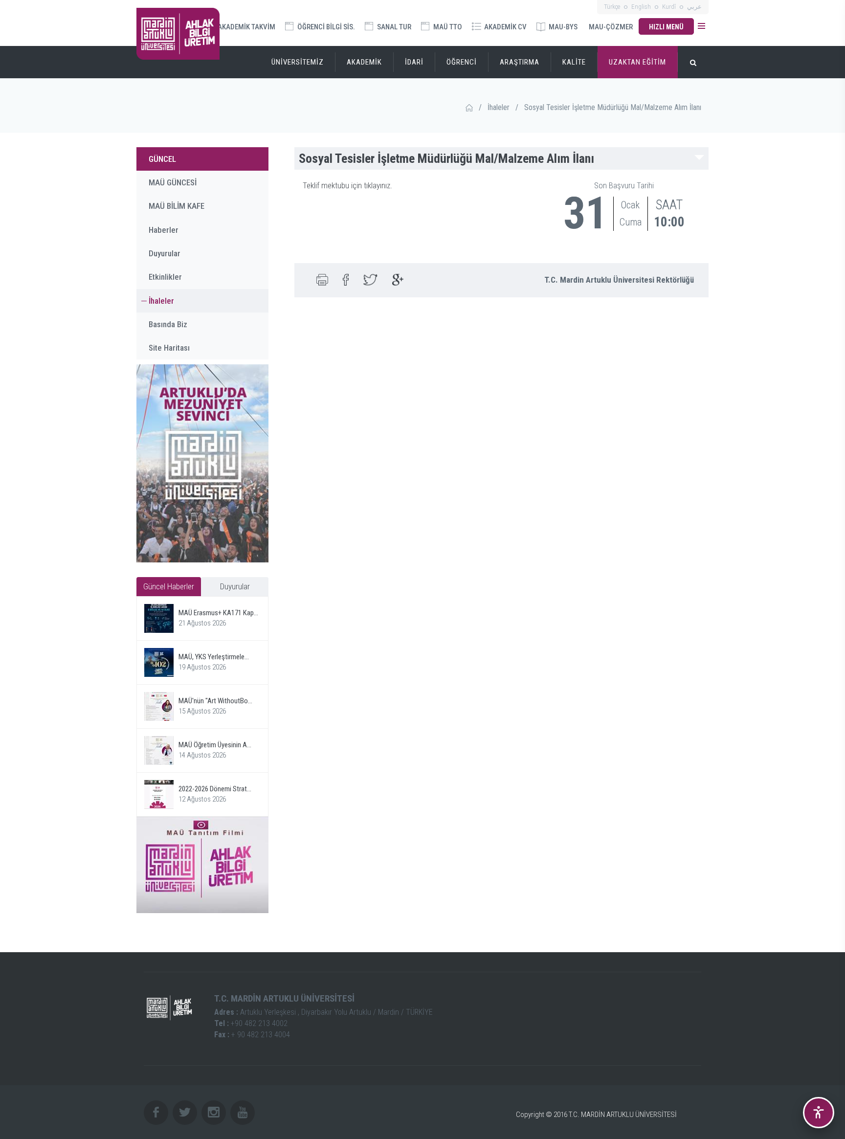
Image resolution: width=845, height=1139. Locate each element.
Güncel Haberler (168, 586)
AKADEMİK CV (505, 26)
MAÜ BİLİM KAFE (176, 206)
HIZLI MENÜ (666, 27)
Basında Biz (168, 324)
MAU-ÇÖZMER (611, 26)
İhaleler (499, 107)
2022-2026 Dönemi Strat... (214, 788)
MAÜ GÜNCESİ (173, 182)
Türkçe (612, 6)
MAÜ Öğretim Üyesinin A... (214, 744)
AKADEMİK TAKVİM (245, 26)
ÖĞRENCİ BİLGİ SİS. (325, 26)
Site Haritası (169, 348)
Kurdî (669, 6)
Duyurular (164, 253)
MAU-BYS (562, 26)
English (641, 6)
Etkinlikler (165, 277)
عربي (694, 6)
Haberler (163, 230)
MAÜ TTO (447, 26)
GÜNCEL (162, 159)
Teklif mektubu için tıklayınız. (347, 185)
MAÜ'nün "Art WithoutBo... (215, 700)
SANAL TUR (393, 26)
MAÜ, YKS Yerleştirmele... (213, 656)
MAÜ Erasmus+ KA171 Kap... (218, 612)
